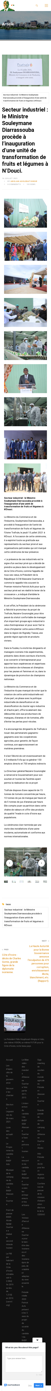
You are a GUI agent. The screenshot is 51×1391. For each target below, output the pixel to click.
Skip (30, 1385)
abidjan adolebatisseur (24, 181)
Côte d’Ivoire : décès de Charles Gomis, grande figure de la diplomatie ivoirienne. (11, 961)
